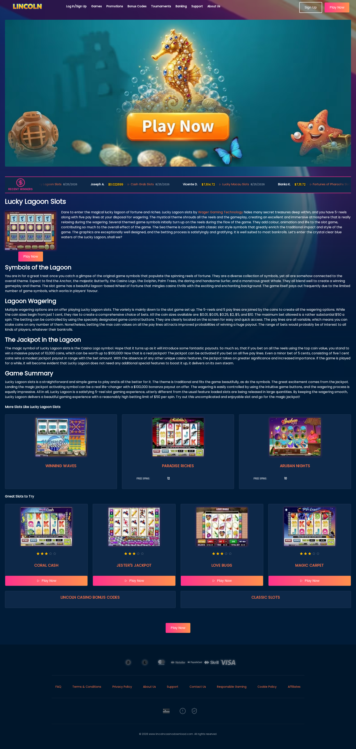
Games (96, 6)
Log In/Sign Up (76, 6)
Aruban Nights (295, 465)
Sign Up (311, 7)
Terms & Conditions (86, 687)
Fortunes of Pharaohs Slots (310, 184)
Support (197, 6)
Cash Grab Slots (119, 184)
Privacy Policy (122, 687)
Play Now (337, 7)
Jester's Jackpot (134, 565)
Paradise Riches (178, 465)
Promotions (114, 6)
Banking (181, 6)
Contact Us (198, 687)
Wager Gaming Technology (220, 212)
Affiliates (294, 687)
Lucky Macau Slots (213, 184)
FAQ (58, 687)
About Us (213, 6)
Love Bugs (222, 565)
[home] (33, 11)
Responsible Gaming (231, 687)
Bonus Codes (137, 6)
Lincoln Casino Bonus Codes (90, 597)
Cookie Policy (267, 687)
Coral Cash (46, 565)
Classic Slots (265, 597)
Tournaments (161, 6)
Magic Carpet (309, 565)
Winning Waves (61, 465)
